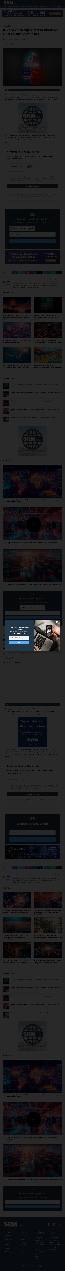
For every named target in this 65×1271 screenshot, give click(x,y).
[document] (32, 635)
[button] (57, 622)
